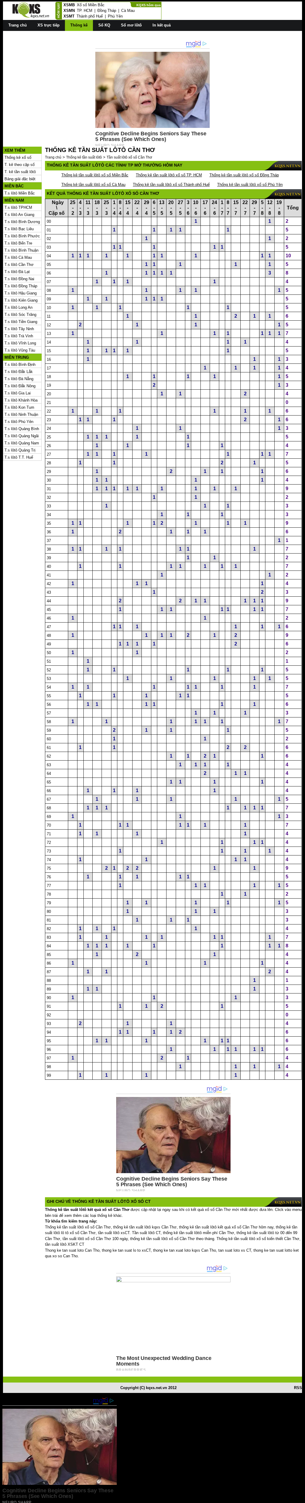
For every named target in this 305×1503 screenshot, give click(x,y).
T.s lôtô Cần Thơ (19, 264)
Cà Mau (128, 10)
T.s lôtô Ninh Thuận (21, 414)
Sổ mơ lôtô (131, 25)
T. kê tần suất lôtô (20, 172)
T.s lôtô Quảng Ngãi (21, 436)
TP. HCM (84, 10)
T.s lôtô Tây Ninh (19, 329)
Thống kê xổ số (17, 157)
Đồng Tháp (106, 10)
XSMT (68, 16)
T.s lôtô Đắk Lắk (18, 371)
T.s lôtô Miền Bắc (19, 193)
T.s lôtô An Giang (19, 214)
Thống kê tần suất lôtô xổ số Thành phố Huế (171, 184)
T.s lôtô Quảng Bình (21, 429)
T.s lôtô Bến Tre (18, 243)
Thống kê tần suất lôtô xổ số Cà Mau (93, 184)
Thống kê (79, 25)
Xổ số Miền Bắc (91, 5)
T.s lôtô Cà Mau (18, 257)
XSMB (69, 5)
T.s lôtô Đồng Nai (19, 279)
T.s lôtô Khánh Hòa (21, 400)
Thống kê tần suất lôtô (84, 157)
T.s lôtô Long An (18, 307)
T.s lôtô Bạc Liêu (19, 229)
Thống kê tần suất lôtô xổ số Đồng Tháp (244, 175)
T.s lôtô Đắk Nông (19, 386)
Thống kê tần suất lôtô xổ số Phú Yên (250, 184)
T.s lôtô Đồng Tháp (20, 286)
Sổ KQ (104, 25)
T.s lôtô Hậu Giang (20, 293)
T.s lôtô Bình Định (19, 364)
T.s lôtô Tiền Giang (20, 321)
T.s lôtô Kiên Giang (21, 300)
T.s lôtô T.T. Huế (18, 457)
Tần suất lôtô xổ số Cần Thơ (129, 157)
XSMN (69, 10)
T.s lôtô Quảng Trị (19, 450)
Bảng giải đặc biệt (19, 179)
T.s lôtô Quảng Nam (21, 443)
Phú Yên (115, 16)
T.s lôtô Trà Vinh (18, 336)
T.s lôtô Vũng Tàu (19, 350)
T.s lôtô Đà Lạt (17, 271)
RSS (298, 1388)
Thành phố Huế (90, 16)
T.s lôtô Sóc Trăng (20, 314)
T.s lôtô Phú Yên (18, 421)
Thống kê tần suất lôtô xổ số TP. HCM (169, 175)
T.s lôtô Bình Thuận (21, 250)
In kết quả (161, 25)
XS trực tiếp (49, 25)
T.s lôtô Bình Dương (22, 222)
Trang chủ (17, 25)
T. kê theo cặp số (19, 164)
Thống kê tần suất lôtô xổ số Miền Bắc (94, 175)
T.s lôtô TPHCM (18, 207)
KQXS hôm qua (148, 5)
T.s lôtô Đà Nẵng (18, 379)
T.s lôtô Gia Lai (17, 393)
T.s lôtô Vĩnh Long (20, 343)
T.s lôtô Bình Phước (22, 236)
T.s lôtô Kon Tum (19, 407)
